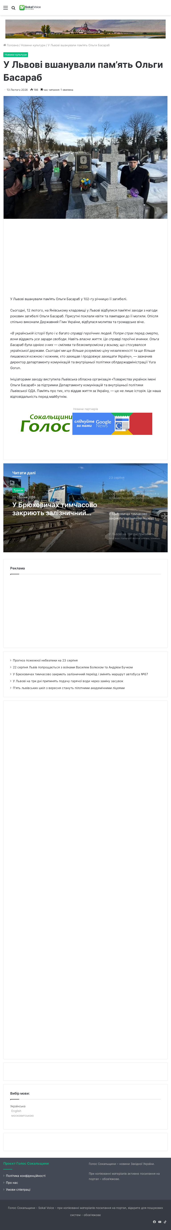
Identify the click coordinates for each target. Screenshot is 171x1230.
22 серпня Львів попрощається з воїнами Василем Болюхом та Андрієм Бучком (73, 667)
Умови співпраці (18, 1189)
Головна (12, 45)
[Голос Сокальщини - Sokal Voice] (30, 7)
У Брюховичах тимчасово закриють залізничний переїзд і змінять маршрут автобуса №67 (80, 674)
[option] (85, 507)
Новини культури (33, 45)
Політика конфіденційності (25, 1176)
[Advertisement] (90, 256)
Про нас (12, 1182)
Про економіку (23, 490)
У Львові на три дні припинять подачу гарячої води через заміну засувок (55, 509)
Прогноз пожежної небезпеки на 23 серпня (45, 660)
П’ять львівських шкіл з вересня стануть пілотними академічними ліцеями (69, 688)
